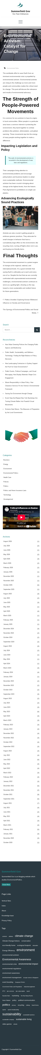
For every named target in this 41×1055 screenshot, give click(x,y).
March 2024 (7, 668)
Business (6, 460)
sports (4, 1009)
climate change (24, 935)
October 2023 (7, 690)
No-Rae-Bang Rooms (27, 995)
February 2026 (8, 567)
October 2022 (7, 742)
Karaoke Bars (6, 995)
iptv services (10, 991)
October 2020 (7, 842)
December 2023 (8, 681)
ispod (28, 991)
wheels (15, 1024)
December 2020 (8, 838)
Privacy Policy (7, 920)
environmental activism (10, 955)
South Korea (35, 1005)
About (4, 911)
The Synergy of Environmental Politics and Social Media (20, 311)
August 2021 (7, 803)
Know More (6, 884)
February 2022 (8, 777)
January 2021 (7, 834)
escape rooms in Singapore (30, 977)
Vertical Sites (6, 901)
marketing (15, 996)
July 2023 (6, 703)
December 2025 (8, 576)
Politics (5, 486)
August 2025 (7, 594)
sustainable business (29, 1014)
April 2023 (6, 716)
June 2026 (6, 550)
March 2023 (7, 720)
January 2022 (7, 781)
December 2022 (8, 733)
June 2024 (6, 655)
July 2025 (6, 598)
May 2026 (6, 554)
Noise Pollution (6, 1000)
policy (14, 1000)
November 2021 (8, 790)
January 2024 (7, 676)
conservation (26, 941)
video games (7, 1024)
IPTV (3, 991)
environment (26, 950)
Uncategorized (8, 499)
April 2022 (6, 768)
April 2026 (6, 559)
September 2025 (8, 589)
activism (4, 936)
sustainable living (24, 1019)
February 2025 (8, 620)
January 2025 (7, 624)
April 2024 (6, 663)
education (35, 945)
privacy (14, 1005)
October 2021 (7, 794)
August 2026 (7, 541)
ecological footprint (24, 945)
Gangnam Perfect (20, 982)
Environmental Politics (13, 68)
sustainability (11, 1014)
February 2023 (8, 724)
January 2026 (7, 572)
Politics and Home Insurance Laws (14, 490)
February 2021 (8, 829)
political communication (26, 1000)
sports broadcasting (13, 1009)
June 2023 (6, 707)
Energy (5, 464)
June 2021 (6, 812)
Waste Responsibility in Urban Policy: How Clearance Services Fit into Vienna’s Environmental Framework (22, 386)
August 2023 (7, 698)
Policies (6, 482)
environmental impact (28, 964)
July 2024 (6, 650)
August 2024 (7, 646)
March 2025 (7, 615)
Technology (7, 495)
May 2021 (6, 816)
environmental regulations (11, 968)
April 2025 (6, 611)
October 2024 (7, 637)
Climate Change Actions (11, 941)
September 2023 (8, 694)
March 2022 (7, 773)
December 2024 (8, 628)
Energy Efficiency (8, 950)
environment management (11, 977)
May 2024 (6, 659)
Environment (7, 469)
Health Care (7, 477)
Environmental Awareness (16, 959)
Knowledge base (8, 915)
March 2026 (7, 563)
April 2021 (6, 821)
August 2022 (7, 751)
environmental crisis (9, 964)
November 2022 (8, 738)
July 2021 (6, 807)
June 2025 (6, 602)
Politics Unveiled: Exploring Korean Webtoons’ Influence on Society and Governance (20, 301)
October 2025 (7, 585)
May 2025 (6, 607)
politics (6, 1004)
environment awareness (11, 973)
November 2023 (8, 685)
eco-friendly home (8, 945)
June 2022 (6, 759)
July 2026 (6, 546)
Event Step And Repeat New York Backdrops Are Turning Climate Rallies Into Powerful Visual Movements (21, 401)
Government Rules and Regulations (12, 986)
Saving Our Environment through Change (18, 393)
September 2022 (8, 746)
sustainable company (8, 1019)
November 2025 (8, 580)
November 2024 (8, 633)
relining (28, 1005)
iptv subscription (20, 991)
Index (4, 906)
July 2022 (6, 755)
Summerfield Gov (20, 11)
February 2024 (8, 672)
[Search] (37, 329)
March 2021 (7, 825)
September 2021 (8, 799)
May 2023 (6, 711)
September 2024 (8, 642)
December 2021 (8, 786)
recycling (21, 1005)
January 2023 (7, 729)
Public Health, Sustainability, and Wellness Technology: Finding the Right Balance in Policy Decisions (21, 355)
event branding (7, 982)
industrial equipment (29, 986)
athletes (11, 936)
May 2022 (6, 764)
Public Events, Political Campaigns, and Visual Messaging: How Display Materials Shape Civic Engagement (20, 374)
